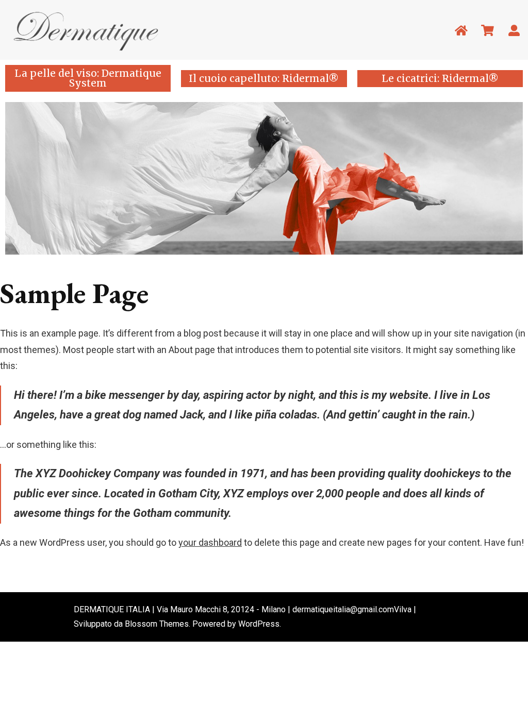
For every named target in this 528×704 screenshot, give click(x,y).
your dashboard (210, 542)
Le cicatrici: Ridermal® (440, 78)
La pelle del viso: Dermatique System (87, 78)
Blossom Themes (157, 624)
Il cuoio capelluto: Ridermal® (264, 78)
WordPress (258, 624)
